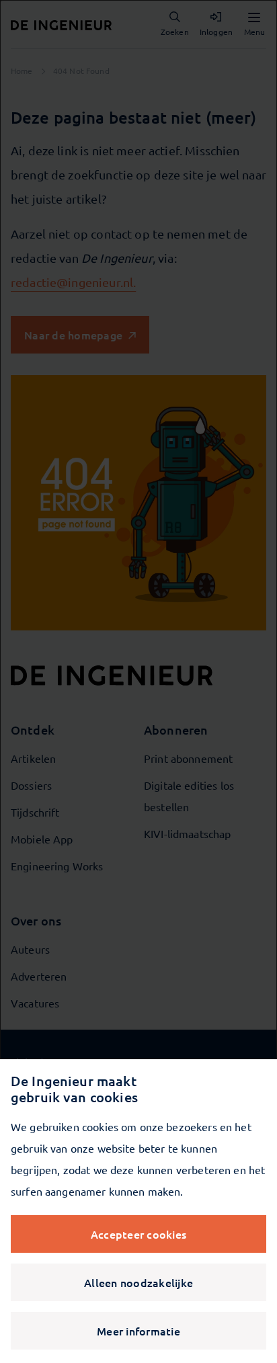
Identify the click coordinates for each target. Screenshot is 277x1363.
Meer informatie (138, 1330)
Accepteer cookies (138, 1234)
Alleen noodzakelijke (138, 1282)
